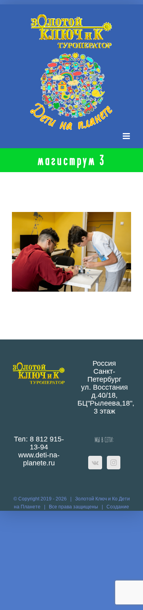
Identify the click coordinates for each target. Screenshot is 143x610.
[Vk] (95, 462)
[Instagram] (113, 462)
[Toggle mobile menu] (127, 136)
